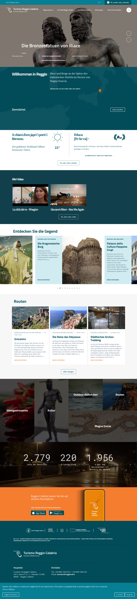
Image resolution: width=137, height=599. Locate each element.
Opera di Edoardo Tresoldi (80, 56)
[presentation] (128, 33)
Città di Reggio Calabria (12, 2)
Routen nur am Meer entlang (62, 332)
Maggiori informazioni (10, 594)
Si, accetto (119, 594)
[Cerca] (128, 10)
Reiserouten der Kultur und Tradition (27, 332)
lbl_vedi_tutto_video (68, 217)
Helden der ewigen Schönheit (51, 56)
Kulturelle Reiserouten (99, 332)
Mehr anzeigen (68, 371)
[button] (57, 288)
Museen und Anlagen (115, 239)
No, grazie (130, 594)
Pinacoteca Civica (17, 56)
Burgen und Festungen (47, 239)
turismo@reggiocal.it (66, 574)
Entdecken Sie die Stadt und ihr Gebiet (65, 89)
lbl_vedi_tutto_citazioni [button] (68, 163)
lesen (23, 53)
